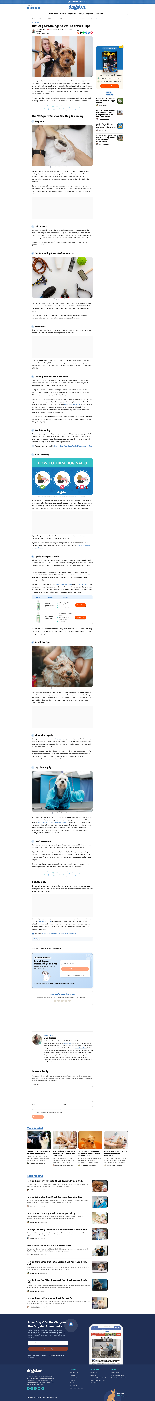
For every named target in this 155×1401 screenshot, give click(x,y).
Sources (39, 939)
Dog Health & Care (37, 23)
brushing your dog (44, 921)
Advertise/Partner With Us (98, 1378)
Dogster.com (78, 496)
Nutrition (63, 14)
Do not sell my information (118, 1378)
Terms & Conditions (55, 983)
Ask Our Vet (99, 14)
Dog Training (72, 14)
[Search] (126, 13)
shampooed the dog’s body (53, 739)
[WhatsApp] (83, 32)
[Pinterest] (39, 8)
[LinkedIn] (89, 32)
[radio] (55, 1001)
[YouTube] (36, 8)
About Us (93, 1375)
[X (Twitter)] (33, 8)
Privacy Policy (55, 1355)
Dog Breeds (89, 14)
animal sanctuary (81, 1048)
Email (65, 1104)
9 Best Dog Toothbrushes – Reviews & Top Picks (59, 934)
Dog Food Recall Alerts (76, 1388)
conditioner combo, (82, 584)
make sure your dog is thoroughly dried (52, 822)
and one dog (67, 1043)
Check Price (80, 605)
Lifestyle (81, 14)
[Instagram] (31, 8)
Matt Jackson (42, 30)
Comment (35, 1084)
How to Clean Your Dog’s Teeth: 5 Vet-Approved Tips (73, 446)
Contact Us (94, 1372)
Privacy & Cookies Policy (68, 983)
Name (34, 1104)
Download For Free (111, 86)
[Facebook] (28, 8)
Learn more (99, 19)
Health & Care (53, 14)
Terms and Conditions (117, 1375)
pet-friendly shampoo (64, 584)
